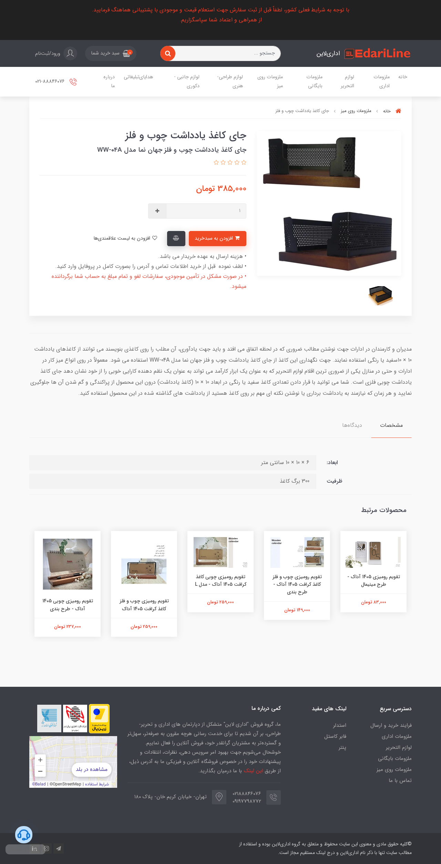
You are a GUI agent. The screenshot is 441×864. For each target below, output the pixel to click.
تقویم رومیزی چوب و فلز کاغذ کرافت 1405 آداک (220, 604)
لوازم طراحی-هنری (230, 81)
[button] (110, 53)
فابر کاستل (335, 736)
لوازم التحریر (347, 81)
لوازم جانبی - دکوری (186, 81)
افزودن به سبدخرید (214, 238)
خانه (402, 77)
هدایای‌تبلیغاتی (138, 77)
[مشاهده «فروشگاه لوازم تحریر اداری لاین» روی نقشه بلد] (73, 762)
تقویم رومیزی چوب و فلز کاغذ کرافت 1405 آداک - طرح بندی (373, 584)
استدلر (339, 725)
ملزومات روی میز (270, 81)
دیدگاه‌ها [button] (352, 425)
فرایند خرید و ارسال (391, 725)
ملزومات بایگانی (314, 81)
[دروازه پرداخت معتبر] (99, 718)
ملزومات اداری (381, 81)
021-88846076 (50, 82)
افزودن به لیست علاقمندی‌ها (122, 238)
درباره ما (109, 81)
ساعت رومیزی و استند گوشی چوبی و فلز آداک (67, 580)
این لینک (253, 771)
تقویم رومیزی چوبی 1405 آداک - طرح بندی (144, 604)
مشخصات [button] (391, 425)
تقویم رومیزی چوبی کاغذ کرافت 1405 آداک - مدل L (297, 580)
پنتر (342, 747)
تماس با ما (400, 780)
